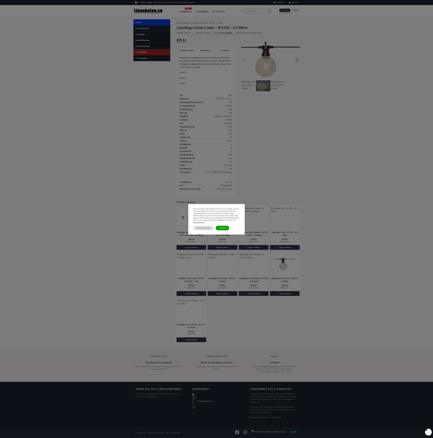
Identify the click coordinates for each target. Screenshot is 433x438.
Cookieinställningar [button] (203, 228)
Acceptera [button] (222, 228)
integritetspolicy (199, 222)
